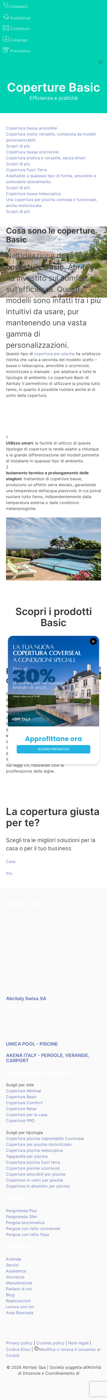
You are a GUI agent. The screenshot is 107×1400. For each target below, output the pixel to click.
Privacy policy (19, 1342)
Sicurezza (15, 1276)
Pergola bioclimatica (25, 1222)
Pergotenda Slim (21, 1216)
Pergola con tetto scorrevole (33, 1228)
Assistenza (16, 1270)
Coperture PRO (20, 1120)
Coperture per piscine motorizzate (38, 1144)
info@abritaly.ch (21, 1022)
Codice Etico (18, 1349)
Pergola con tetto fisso (27, 1234)
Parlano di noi (19, 1288)
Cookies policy (50, 1342)
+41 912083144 (20, 1029)
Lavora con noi (20, 1306)
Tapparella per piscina (27, 1156)
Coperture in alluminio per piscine (38, 1186)
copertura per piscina (54, 353)
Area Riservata (19, 1312)
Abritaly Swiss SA (26, 998)
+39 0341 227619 (22, 939)
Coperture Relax (21, 1108)
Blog (10, 1294)
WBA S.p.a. (91, 1373)
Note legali (78, 1342)
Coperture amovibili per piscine (35, 1174)
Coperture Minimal (23, 1090)
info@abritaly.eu (21, 931)
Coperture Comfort (24, 1102)
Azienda (13, 1259)
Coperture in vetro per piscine (34, 1180)
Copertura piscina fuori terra (33, 1162)
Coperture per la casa (26, 1114)
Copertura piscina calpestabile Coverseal (45, 1138)
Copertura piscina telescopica (34, 1150)
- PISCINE (32, 1044)
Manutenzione (19, 1282)
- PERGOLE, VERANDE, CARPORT (47, 1058)
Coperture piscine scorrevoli (33, 1168)
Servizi (12, 1265)
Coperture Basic (21, 1096)
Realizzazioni (18, 1300)
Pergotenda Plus (21, 1210)
